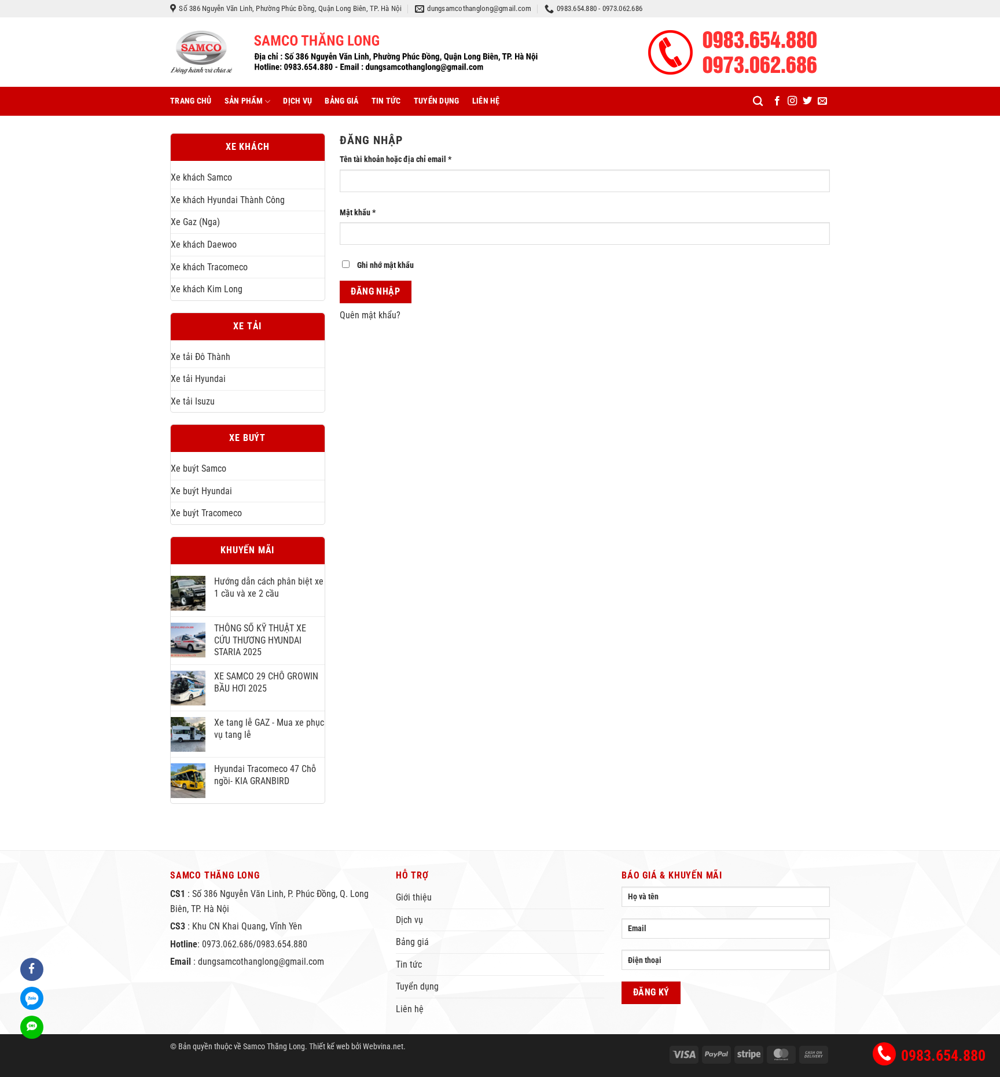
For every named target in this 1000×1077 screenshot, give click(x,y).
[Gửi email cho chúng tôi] (822, 101)
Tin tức (386, 101)
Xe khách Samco (201, 177)
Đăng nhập (375, 291)
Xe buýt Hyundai (201, 491)
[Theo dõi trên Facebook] (777, 101)
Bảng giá (341, 101)
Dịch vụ (297, 101)
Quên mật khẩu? (370, 315)
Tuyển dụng (436, 101)
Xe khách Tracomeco (209, 267)
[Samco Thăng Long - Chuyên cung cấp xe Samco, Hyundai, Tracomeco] (354, 52)
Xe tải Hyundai (198, 378)
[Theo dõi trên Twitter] (807, 101)
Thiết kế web (329, 1047)
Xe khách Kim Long (206, 289)
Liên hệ (486, 101)
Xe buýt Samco (198, 468)
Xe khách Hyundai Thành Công (228, 199)
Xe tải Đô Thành (200, 356)
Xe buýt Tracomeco (206, 513)
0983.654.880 (943, 1055)
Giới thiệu (414, 897)
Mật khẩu (365, 213)
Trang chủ (191, 101)
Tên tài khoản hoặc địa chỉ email (403, 160)
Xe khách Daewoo (204, 244)
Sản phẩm (244, 101)
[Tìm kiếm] (758, 101)
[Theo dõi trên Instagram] (792, 101)
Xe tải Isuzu (193, 401)
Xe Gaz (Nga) (195, 221)
